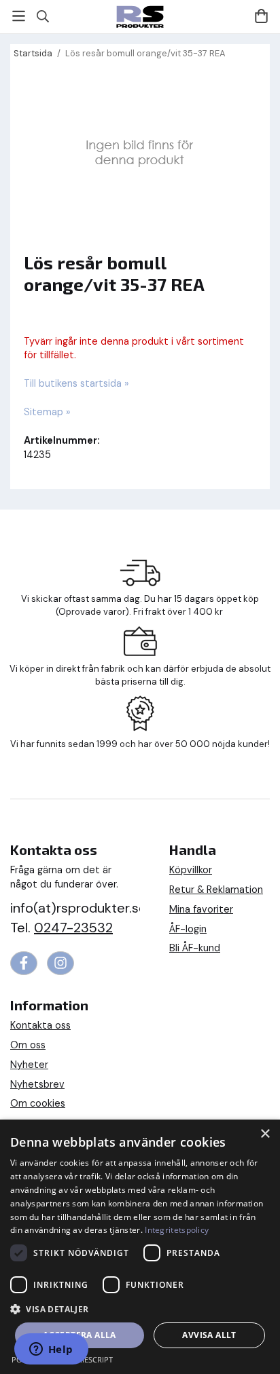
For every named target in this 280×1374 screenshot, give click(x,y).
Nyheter (29, 1064)
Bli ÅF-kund (194, 948)
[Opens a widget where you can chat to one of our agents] (51, 1350)
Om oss (28, 1045)
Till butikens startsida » (76, 383)
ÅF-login (188, 929)
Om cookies (37, 1103)
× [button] (265, 1134)
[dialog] (140, 1247)
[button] (140, 1308)
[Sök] (42, 16)
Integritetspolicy (177, 1230)
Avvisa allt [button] (209, 1335)
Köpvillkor (190, 870)
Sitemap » (47, 412)
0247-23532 (73, 927)
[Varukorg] (261, 16)
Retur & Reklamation (216, 889)
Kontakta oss (40, 1025)
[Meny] (19, 16)
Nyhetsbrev (37, 1084)
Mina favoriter (201, 909)
